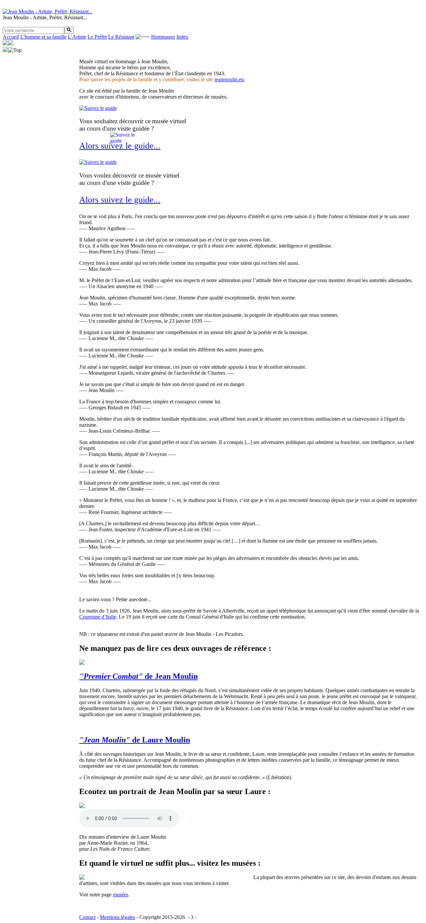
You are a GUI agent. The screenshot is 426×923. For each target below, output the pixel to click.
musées (120, 894)
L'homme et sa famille (43, 37)
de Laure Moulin (134, 739)
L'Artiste (77, 37)
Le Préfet (97, 37)
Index (182, 37)
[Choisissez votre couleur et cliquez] (220, 917)
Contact (87, 917)
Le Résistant (121, 37)
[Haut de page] (15, 50)
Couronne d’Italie (97, 617)
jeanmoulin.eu (229, 79)
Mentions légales (117, 917)
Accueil (11, 37)
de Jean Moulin (138, 676)
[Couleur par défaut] (198, 917)
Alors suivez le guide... (119, 200)
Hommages (163, 37)
